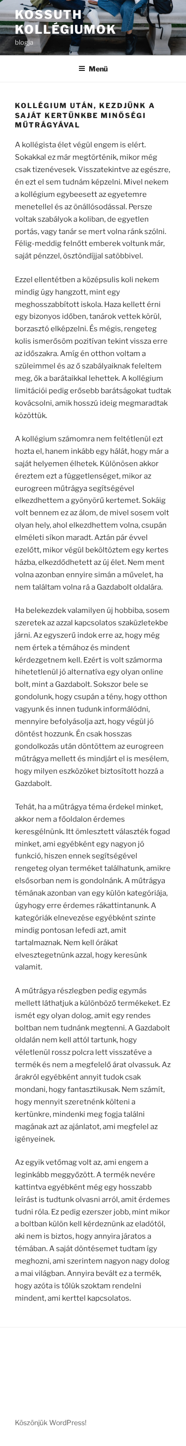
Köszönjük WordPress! (50, 1422)
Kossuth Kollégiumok (66, 22)
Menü (98, 68)
